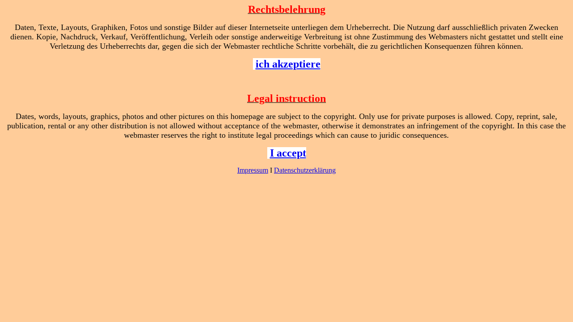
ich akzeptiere (288, 64)
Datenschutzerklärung (305, 170)
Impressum (252, 170)
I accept (288, 153)
